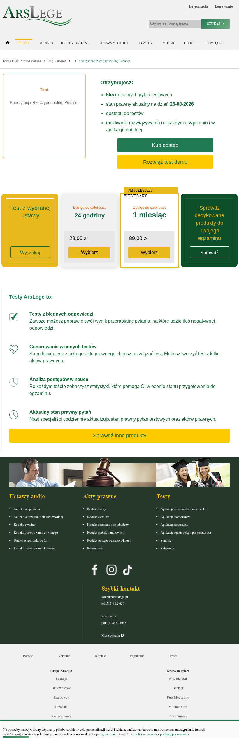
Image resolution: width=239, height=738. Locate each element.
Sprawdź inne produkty (119, 435)
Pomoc (28, 655)
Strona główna (31, 60)
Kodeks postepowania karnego (34, 548)
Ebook (190, 43)
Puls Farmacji (177, 715)
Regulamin (137, 655)
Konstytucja (95, 548)
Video (168, 43)
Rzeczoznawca (61, 715)
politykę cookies (146, 734)
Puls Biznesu (178, 678)
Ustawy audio (113, 43)
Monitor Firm (177, 706)
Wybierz (89, 252)
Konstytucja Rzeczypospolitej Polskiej (104, 60)
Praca (173, 655)
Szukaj (215, 24)
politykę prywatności (174, 734)
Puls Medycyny (178, 697)
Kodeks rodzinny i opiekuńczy (108, 524)
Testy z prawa (56, 60)
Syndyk (166, 540)
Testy (23, 43)
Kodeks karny (96, 508)
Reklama (64, 655)
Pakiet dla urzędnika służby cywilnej (38, 516)
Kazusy (145, 43)
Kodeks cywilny (25, 524)
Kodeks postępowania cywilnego (36, 532)
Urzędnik (61, 706)
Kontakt (100, 655)
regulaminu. (107, 734)
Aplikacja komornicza (175, 516)
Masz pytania (111, 635)
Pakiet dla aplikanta (27, 508)
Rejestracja (198, 6)
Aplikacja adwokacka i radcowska (183, 508)
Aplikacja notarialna (174, 524)
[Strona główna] (8, 44)
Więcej (216, 43)
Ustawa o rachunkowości (30, 540)
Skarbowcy (61, 697)
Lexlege (61, 678)
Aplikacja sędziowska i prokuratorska (186, 532)
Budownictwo (61, 687)
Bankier (178, 687)
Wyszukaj (30, 252)
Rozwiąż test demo (165, 162)
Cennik (47, 43)
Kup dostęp (165, 145)
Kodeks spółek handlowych (105, 532)
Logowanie (224, 6)
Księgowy (167, 548)
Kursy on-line (75, 43)
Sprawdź (209, 252)
